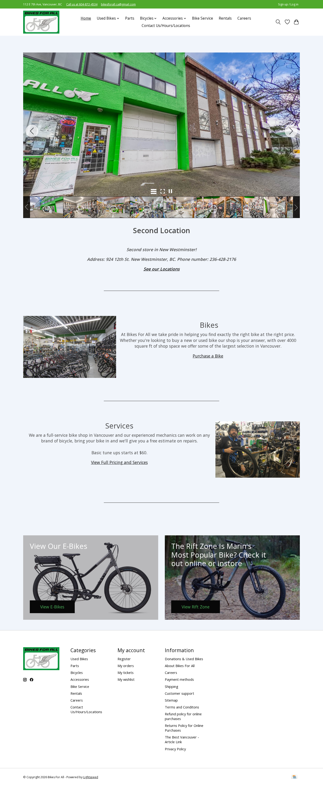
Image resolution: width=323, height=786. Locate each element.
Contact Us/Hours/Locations (166, 25)
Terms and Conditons (182, 707)
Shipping (171, 686)
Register (124, 658)
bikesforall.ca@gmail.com (118, 4)
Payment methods (179, 679)
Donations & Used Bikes (184, 658)
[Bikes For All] (41, 22)
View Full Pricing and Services (119, 462)
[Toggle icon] (278, 22)
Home (86, 18)
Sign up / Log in (288, 4)
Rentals (225, 18)
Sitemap (171, 700)
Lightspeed (90, 777)
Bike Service (202, 18)
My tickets (126, 672)
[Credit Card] (294, 777)
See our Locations (162, 269)
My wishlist (126, 679)
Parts (129, 18)
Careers (244, 18)
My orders (126, 665)
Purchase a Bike (208, 356)
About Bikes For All (180, 665)
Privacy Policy (175, 749)
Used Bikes (79, 658)
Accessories (79, 679)
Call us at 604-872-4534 (81, 4)
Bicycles (76, 672)
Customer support (179, 693)
